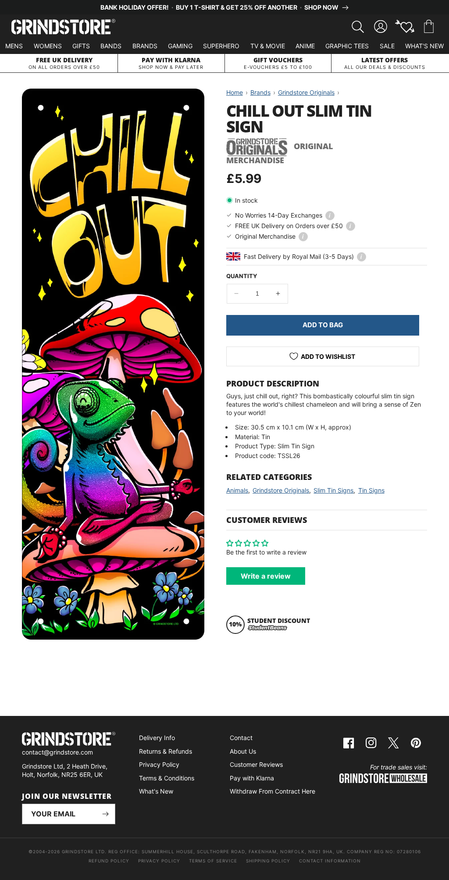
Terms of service (213, 860)
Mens (14, 46)
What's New (424, 46)
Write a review (266, 576)
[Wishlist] (404, 26)
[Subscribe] (105, 814)
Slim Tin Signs (333, 490)
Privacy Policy (159, 764)
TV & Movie (267, 46)
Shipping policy (268, 860)
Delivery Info (157, 737)
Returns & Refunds (165, 751)
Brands (144, 46)
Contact (241, 737)
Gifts (81, 46)
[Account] (380, 26)
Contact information (330, 860)
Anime (305, 46)
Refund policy (109, 860)
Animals (237, 490)
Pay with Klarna (252, 778)
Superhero (221, 46)
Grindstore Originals (281, 490)
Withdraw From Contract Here (272, 791)
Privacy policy (159, 860)
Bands (110, 46)
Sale (387, 46)
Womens (48, 46)
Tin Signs (371, 490)
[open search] (357, 26)
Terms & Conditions (166, 778)
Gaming (180, 46)
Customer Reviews (256, 764)
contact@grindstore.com (57, 752)
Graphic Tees (347, 46)
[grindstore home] (68, 740)
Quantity (241, 275)
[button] (429, 26)
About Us (243, 751)
